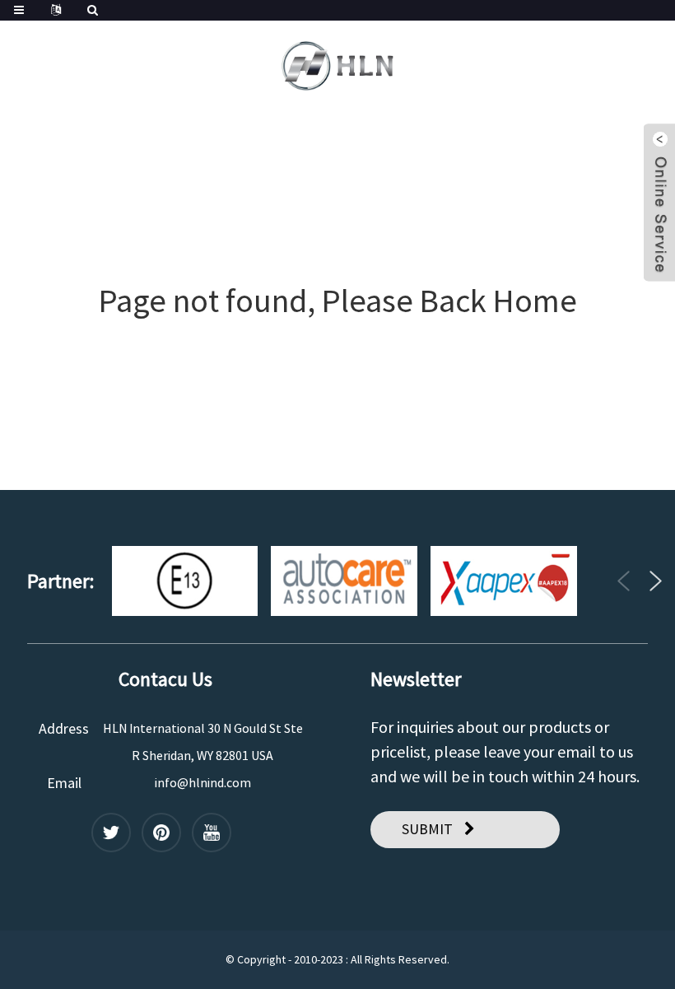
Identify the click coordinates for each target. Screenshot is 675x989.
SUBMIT (427, 828)
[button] (623, 581)
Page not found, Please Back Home (338, 300)
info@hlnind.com (203, 782)
